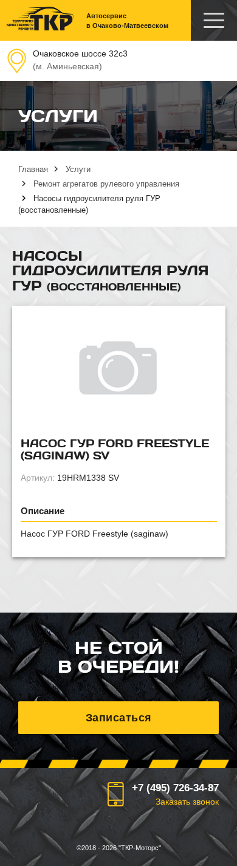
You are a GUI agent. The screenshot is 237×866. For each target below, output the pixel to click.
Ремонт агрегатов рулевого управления (106, 184)
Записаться (119, 718)
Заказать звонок (187, 801)
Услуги (78, 169)
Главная (33, 169)
